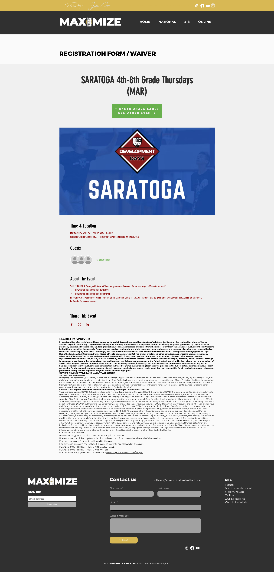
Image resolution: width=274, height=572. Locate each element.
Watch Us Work (135, 5)
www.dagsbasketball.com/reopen (124, 452)
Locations (151, 5)
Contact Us (165, 5)
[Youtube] (208, 6)
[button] (213, 5)
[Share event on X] (79, 324)
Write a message (119, 515)
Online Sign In (181, 5)
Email (113, 502)
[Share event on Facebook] (71, 324)
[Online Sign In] (191, 5)
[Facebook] (202, 6)
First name (116, 488)
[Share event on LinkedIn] (87, 324)
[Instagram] (197, 6)
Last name (163, 488)
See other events (137, 113)
